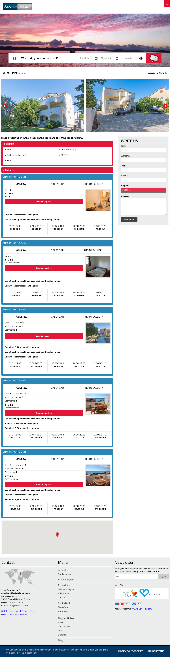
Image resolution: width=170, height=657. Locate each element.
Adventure (63, 593)
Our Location (64, 574)
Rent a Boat (64, 603)
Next (165, 106)
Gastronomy (64, 626)
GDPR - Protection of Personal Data (18, 611)
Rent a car (63, 611)
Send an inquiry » (44, 201)
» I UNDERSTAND (155, 651)
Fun (60, 630)
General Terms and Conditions (14, 614)
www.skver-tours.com (142, 608)
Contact (8, 562)
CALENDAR (57, 184)
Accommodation (66, 579)
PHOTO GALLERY (93, 184)
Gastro (61, 597)
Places (61, 622)
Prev (5, 106)
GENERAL (21, 184)
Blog (60, 640)
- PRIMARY (8, 144)
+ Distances (9, 170)
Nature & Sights (66, 589)
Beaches (62, 634)
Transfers (63, 607)
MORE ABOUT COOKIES (130, 651)
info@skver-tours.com (19, 605)
